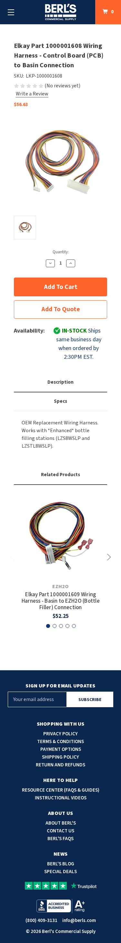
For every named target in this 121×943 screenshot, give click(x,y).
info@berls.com (79, 920)
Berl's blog (60, 864)
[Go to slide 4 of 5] (67, 626)
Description (60, 382)
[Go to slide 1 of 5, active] (48, 626)
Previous (13, 557)
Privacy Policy (60, 733)
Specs (60, 401)
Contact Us (60, 831)
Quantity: (61, 252)
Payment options (60, 749)
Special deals (60, 871)
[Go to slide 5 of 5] (74, 626)
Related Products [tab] (60, 474)
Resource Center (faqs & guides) (60, 790)
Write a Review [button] (32, 93)
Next (108, 557)
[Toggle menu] (11, 12)
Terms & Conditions (60, 741)
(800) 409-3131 (41, 920)
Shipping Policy (60, 757)
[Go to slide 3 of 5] (61, 626)
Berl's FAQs (60, 838)
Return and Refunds (60, 765)
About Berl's (60, 823)
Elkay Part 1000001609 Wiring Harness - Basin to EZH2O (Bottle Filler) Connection (61, 601)
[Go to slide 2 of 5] (54, 626)
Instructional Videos (60, 798)
